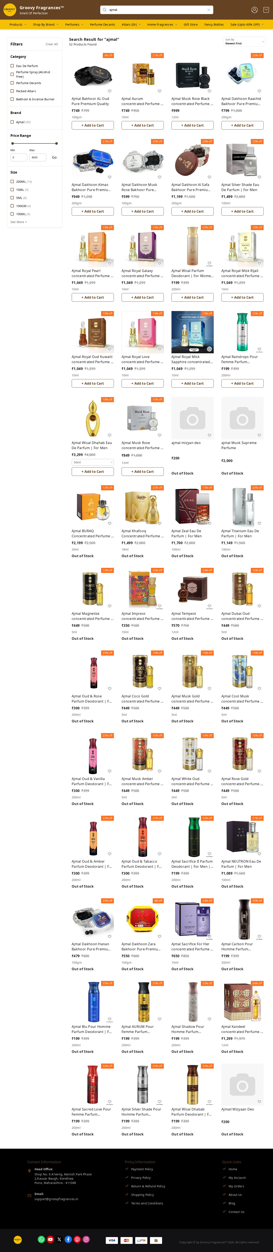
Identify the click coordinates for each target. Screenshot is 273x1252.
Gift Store (191, 24)
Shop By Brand (44, 24)
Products (16, 24)
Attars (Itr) (129, 24)
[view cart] (266, 10)
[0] (266, 10)
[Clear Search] (209, 10)
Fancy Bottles (214, 24)
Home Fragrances (160, 24)
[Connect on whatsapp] (41, 1239)
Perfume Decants (102, 24)
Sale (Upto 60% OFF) (245, 24)
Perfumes (72, 24)
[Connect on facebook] (68, 1239)
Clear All (52, 44)
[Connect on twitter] (59, 1239)
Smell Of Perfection (34, 13)
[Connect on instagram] (86, 1239)
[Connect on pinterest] (77, 1239)
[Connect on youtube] (50, 1239)
